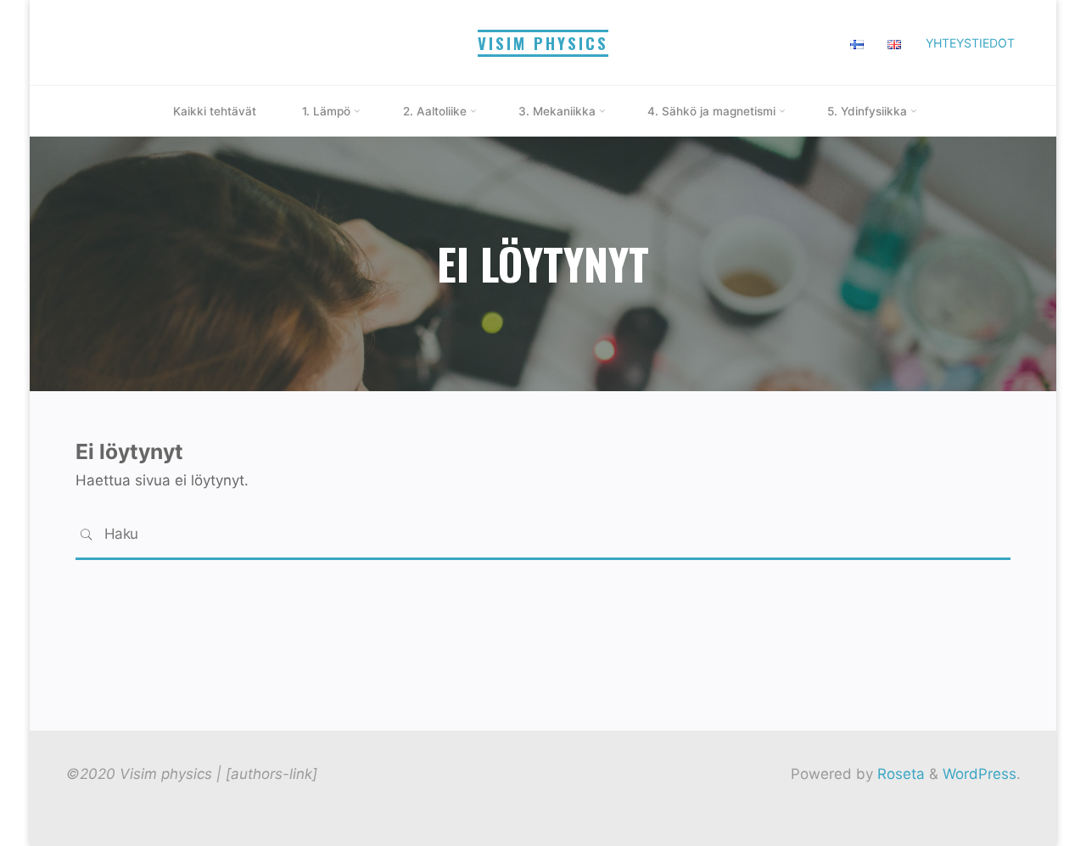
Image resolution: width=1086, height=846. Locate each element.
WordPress (979, 773)
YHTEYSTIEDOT (970, 43)
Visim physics (543, 42)
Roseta (899, 773)
